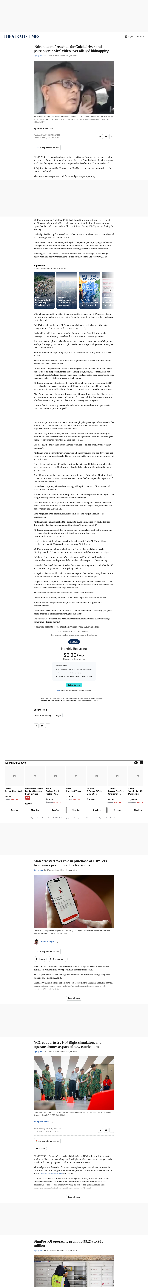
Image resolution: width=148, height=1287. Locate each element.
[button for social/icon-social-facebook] (106, 136)
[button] (128, 36)
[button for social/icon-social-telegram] (100, 136)
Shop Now (14, 810)
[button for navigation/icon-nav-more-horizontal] (111, 136)
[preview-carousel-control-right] (110, 290)
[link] (21, 36)
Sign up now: (38, 56)
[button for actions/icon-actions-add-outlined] (57, 941)
